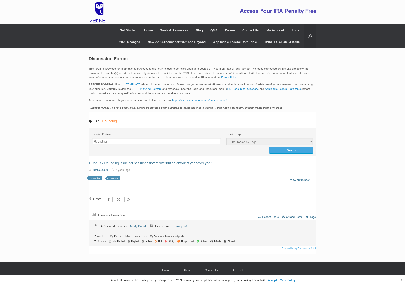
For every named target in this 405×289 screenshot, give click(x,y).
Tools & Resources (174, 30)
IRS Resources (236, 89)
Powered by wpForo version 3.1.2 (298, 248)
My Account (275, 30)
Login (296, 30)
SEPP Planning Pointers (147, 89)
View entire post (300, 180)
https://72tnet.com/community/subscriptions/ (199, 100)
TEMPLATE (133, 84)
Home (148, 30)
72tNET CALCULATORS (282, 41)
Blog (199, 30)
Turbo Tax (95, 178)
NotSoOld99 (100, 170)
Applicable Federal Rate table (283, 89)
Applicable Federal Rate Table (235, 41)
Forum (230, 30)
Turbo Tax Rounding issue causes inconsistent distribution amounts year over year (150, 163)
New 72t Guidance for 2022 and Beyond (177, 41)
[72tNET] (99, 12)
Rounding (114, 178)
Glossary (252, 89)
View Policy (288, 280)
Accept (272, 280)
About (187, 270)
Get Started (128, 30)
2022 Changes (129, 41)
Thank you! (179, 226)
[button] (310, 36)
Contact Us (250, 30)
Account (238, 270)
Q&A (213, 30)
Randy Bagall (137, 226)
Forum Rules (229, 77)
